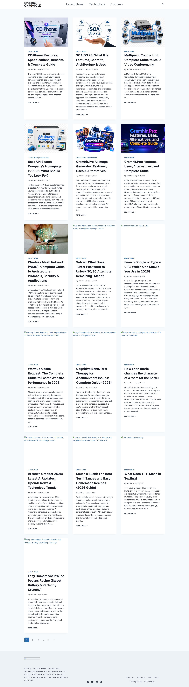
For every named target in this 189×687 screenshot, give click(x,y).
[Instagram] (97, 682)
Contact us (141, 677)
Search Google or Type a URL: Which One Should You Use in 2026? (142, 266)
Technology (97, 4)
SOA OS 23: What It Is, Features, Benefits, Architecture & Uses (92, 59)
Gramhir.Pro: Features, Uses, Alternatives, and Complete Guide (141, 166)
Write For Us (149, 682)
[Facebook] (88, 682)
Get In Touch (153, 677)
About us (130, 677)
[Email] (92, 682)
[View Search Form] (163, 4)
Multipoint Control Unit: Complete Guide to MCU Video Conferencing (142, 59)
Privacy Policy (136, 682)
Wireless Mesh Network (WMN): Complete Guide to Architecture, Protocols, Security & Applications (46, 271)
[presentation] (46, 32)
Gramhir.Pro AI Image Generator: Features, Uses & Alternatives (92, 166)
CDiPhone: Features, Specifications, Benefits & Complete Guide (46, 59)
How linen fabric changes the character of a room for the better (141, 373)
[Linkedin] (101, 682)
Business (116, 4)
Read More (34, 103)
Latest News (75, 4)
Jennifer (33, 69)
